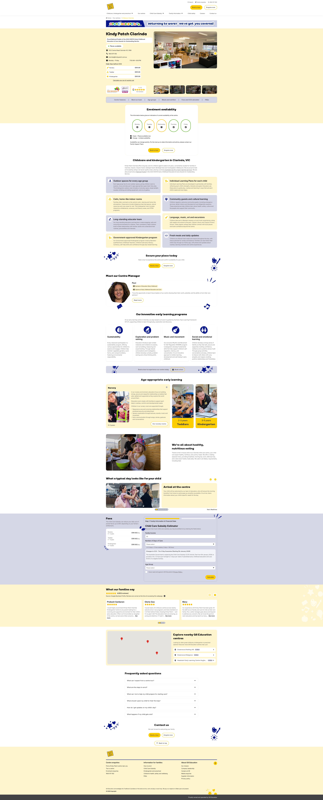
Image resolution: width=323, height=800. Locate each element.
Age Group (149, 564)
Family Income (150, 533)
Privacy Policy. (177, 572)
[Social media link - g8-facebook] (215, 763)
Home (109, 18)
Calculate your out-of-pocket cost (123, 80)
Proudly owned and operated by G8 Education (202, 797)
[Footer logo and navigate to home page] (110, 753)
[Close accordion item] (166, 387)
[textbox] (180, 544)
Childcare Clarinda (128, 18)
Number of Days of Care (154, 541)
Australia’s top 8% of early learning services (178, 170)
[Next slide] (215, 595)
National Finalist (141, 172)
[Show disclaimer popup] (165, 596)
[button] (155, 53)
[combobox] (180, 544)
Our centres (116, 18)
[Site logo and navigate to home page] (129, 6)
